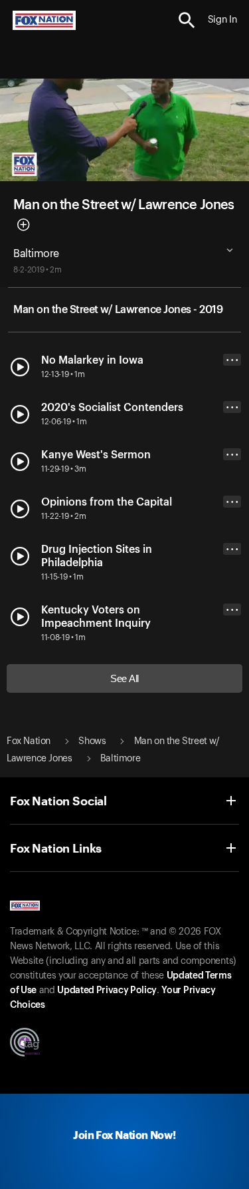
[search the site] (187, 20)
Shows (92, 741)
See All (124, 678)
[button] (187, 20)
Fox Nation (28, 741)
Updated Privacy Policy (107, 990)
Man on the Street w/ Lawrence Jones (123, 205)
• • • (232, 360)
